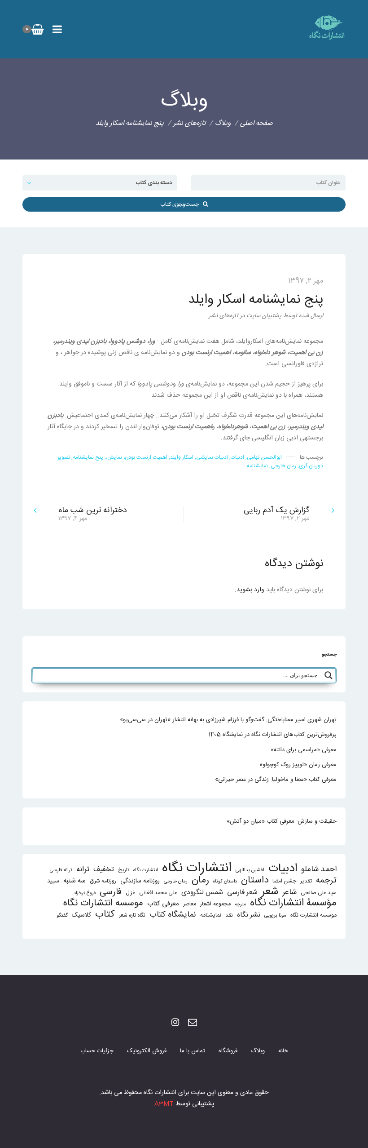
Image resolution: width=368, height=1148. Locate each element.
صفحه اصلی (256, 123)
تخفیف (103, 869)
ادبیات (237, 457)
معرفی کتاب (163, 904)
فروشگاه (228, 1051)
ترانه (82, 869)
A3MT (164, 1104)
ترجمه (326, 880)
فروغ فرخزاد (85, 893)
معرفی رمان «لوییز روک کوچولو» (298, 765)
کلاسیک (81, 915)
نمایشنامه (257, 465)
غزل (130, 893)
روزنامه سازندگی (140, 881)
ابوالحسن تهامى (264, 457)
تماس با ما (192, 1051)
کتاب (105, 914)
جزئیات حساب (97, 1051)
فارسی (111, 892)
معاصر (189, 904)
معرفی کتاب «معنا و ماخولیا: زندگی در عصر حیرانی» (276, 780)
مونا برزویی (275, 915)
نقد (229, 915)
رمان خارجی (283, 465)
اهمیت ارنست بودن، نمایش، (136, 457)
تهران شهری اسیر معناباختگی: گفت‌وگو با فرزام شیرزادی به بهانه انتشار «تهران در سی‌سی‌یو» (228, 720)
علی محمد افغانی (158, 893)
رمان (200, 880)
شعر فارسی (242, 892)
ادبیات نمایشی (212, 457)
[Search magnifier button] (328, 675)
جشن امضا (284, 881)
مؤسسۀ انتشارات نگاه (293, 903)
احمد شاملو (319, 869)
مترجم (240, 904)
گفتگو (62, 915)
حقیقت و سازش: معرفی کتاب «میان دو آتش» (282, 821)
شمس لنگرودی (202, 893)
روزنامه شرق (103, 881)
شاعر (289, 892)
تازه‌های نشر (189, 123)
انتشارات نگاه (197, 868)
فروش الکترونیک (146, 1051)
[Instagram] (175, 1023)
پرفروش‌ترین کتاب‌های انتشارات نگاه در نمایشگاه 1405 (273, 735)
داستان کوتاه (225, 881)
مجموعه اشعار (215, 904)
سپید (53, 881)
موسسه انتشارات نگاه (103, 903)
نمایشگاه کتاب (172, 915)
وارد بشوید (250, 590)
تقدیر (306, 881)
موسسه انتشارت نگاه (313, 915)
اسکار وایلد (181, 457)
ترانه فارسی (61, 870)
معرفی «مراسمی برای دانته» (304, 750)
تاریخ (123, 870)
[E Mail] (192, 1023)
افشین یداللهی (250, 870)
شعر (270, 891)
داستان (254, 880)
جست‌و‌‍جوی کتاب (181, 204)
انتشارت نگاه (145, 870)
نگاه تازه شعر (132, 915)
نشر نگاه (248, 915)
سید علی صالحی (319, 893)
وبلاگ (258, 1051)
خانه (283, 1051)
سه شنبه (74, 881)
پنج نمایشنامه (88, 457)
